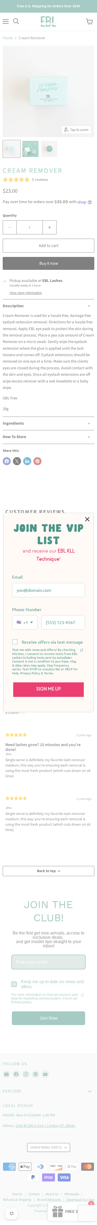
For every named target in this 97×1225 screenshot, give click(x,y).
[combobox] (24, 622)
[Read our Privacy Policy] (81, 650)
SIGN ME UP (48, 689)
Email (17, 576)
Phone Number (26, 609)
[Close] (87, 519)
